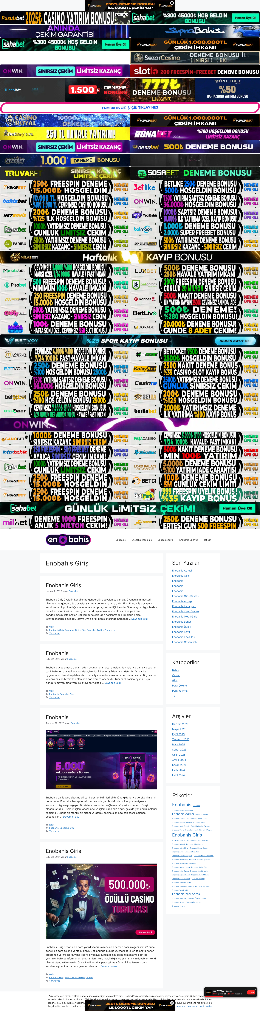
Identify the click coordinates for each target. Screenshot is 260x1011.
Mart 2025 (178, 744)
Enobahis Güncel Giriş (194, 844)
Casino (176, 675)
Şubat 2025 (179, 749)
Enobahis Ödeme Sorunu (197, 898)
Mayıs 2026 (179, 729)
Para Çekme (179, 685)
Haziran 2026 (180, 724)
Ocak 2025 (178, 754)
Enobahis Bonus (182, 621)
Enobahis (121, 539)
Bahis (175, 670)
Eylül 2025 (178, 734)
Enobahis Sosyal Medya (200, 875)
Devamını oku (139, 618)
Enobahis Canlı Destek (185, 611)
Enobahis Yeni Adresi (186, 894)
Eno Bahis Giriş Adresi (180, 840)
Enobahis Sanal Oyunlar (199, 871)
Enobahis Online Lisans (181, 867)
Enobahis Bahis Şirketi (198, 819)
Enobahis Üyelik (181, 626)
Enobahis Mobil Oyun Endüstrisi (184, 863)
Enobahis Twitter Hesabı (181, 883)
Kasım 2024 (179, 764)
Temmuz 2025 (180, 739)
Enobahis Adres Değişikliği (182, 810)
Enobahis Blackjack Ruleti (182, 822)
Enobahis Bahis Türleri (180, 819)
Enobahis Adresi (182, 570)
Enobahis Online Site (75, 630)
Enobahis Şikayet (188, 539)
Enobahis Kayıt (181, 631)
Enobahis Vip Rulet (202, 886)
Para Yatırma (180, 690)
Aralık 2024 (179, 759)
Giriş (51, 626)
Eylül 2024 (178, 775)
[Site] (65, 187)
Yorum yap (54, 633)
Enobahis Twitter (198, 879)
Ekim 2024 (178, 770)
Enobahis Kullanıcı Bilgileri (182, 856)
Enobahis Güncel (178, 844)
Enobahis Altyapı (182, 601)
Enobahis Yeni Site (179, 898)
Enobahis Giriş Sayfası (185, 596)
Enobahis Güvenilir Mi (185, 642)
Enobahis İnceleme (142, 539)
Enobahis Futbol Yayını (203, 830)
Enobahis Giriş (165, 539)
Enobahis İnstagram (184, 606)
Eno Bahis (196, 806)
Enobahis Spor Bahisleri (181, 879)
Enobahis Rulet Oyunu (180, 871)
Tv (173, 695)
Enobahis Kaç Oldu (183, 637)
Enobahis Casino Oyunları (200, 826)
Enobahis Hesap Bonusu (199, 848)
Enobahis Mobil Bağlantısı (204, 856)
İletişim (207, 539)
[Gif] (130, 257)
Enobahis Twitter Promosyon (101, 630)
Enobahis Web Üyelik (180, 890)
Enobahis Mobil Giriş (184, 616)
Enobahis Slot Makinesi (181, 875)
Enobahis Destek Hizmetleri (182, 830)
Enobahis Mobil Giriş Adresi (79, 977)
